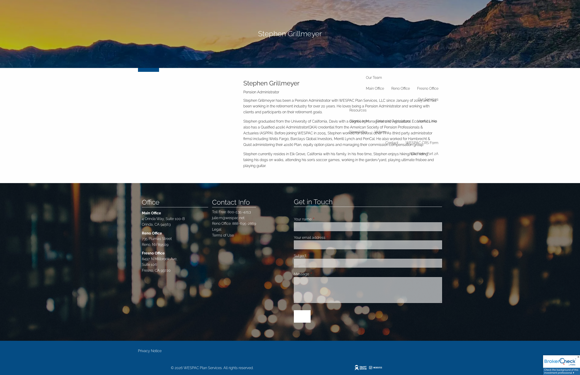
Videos (380, 132)
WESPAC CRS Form (422, 143)
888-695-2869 (244, 223)
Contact (391, 143)
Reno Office (400, 88)
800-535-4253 (239, 212)
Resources (358, 110)
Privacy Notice (150, 351)
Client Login (359, 121)
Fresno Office (427, 88)
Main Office (375, 88)
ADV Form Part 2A (423, 154)
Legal (216, 229)
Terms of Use (223, 235)
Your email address (327, 237)
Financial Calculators (393, 121)
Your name (320, 219)
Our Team (374, 77)
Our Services (428, 99)
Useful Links (427, 121)
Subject (317, 256)
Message (318, 274)
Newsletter (358, 132)
